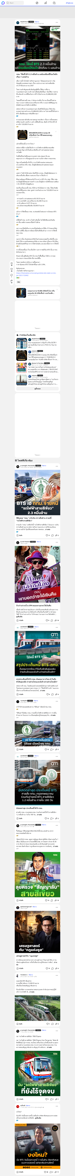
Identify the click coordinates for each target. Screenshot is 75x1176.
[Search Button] (7, 2)
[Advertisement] (37, 12)
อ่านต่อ (47, 529)
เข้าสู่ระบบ (69, 3)
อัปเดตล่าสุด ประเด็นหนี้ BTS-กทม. (29, 808)
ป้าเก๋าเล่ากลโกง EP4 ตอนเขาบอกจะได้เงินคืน (33, 605)
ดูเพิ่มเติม (19, 617)
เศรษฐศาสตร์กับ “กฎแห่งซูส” (27, 956)
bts (18, 282)
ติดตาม (37, 22)
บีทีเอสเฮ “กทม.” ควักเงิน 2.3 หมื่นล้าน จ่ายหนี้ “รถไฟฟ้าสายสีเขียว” (33, 519)
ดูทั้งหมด (38, 389)
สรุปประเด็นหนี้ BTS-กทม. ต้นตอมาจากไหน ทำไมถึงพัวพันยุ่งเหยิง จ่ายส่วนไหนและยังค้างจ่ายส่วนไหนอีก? (36, 680)
